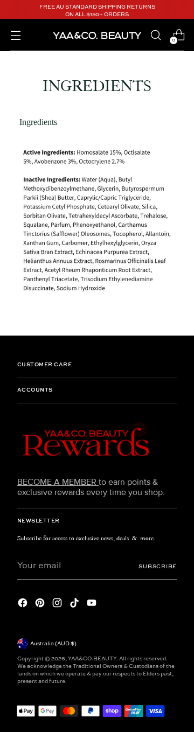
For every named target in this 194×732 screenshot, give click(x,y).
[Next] (181, 11)
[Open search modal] (155, 35)
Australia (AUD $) (53, 643)
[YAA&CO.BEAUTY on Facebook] (23, 604)
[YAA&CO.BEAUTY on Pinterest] (40, 604)
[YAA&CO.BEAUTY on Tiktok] (75, 604)
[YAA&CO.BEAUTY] (97, 34)
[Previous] (13, 11)
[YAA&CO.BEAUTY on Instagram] (58, 604)
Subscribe (157, 566)
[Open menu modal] (15, 35)
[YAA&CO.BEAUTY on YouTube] (92, 604)
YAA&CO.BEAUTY (92, 658)
